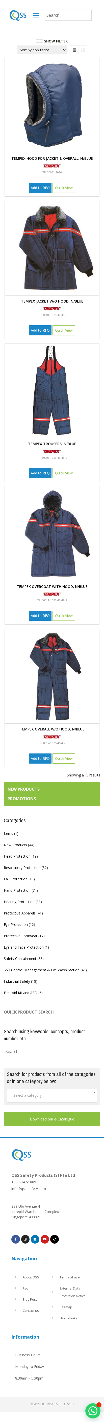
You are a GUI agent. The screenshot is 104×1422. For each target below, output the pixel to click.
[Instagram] (25, 1239)
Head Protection (17, 856)
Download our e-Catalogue (52, 1119)
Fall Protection (16, 879)
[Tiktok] (54, 1239)
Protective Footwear (20, 935)
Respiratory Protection (22, 867)
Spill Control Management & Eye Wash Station (42, 970)
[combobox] (52, 1096)
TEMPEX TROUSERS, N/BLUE (52, 443)
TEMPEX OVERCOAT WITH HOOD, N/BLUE (52, 586)
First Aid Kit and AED (20, 992)
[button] (36, 15)
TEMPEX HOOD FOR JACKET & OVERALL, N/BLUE (52, 158)
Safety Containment (20, 958)
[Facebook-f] (15, 1239)
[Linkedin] (35, 1239)
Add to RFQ (40, 187)
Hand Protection (17, 890)
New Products (15, 844)
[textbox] (52, 1095)
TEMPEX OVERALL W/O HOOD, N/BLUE (52, 729)
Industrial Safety (17, 981)
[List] (83, 49)
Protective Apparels (20, 913)
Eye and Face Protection (24, 947)
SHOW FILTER (56, 41)
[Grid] (74, 49)
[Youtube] (45, 1239)
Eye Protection (16, 924)
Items (8, 833)
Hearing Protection (19, 901)
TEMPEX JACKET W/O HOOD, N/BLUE (52, 301)
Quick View (64, 187)
